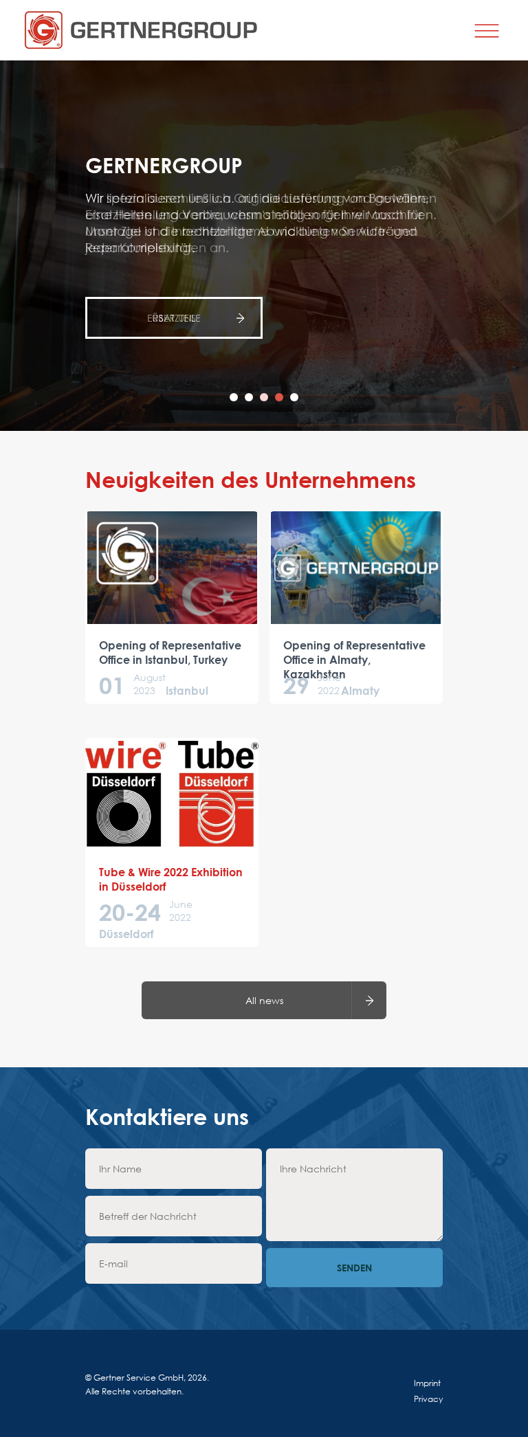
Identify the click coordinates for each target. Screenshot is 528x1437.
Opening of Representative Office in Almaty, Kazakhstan (354, 659)
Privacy (428, 1399)
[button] (233, 397)
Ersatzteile (174, 317)
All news (264, 1000)
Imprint (427, 1383)
